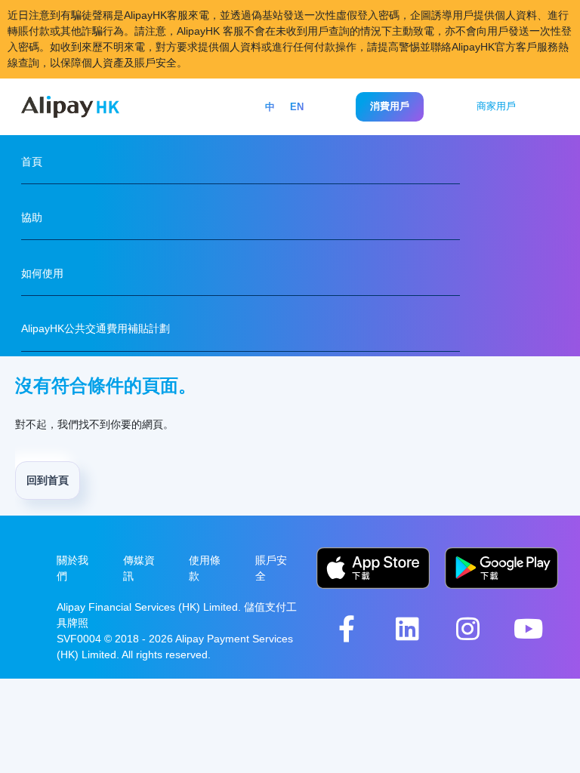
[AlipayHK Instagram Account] (467, 628)
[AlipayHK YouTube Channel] (528, 628)
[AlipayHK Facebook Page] (346, 628)
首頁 (31, 162)
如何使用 (42, 273)
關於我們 (72, 568)
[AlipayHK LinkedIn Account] (407, 628)
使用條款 (205, 568)
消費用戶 (389, 106)
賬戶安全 (271, 568)
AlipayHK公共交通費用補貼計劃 (95, 328)
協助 (31, 217)
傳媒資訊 (139, 568)
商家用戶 (496, 106)
